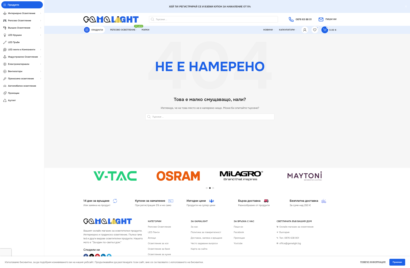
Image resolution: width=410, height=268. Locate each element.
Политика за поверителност (206, 232)
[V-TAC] (115, 176)
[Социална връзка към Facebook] (85, 256)
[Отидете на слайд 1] (206, 188)
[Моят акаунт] (305, 30)
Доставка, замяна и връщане (206, 237)
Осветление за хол (158, 243)
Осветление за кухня (159, 254)
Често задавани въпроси (204, 243)
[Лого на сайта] (111, 19)
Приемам (397, 262)
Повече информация (373, 262)
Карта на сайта (199, 248)
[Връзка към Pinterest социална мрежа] (97, 256)
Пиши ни (238, 226)
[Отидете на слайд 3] (213, 188)
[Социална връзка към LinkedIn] (103, 256)
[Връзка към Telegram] (109, 256)
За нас (194, 226)
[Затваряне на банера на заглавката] (406, 6)
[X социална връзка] (91, 256)
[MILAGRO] (241, 176)
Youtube (238, 243)
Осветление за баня (159, 248)
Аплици (152, 237)
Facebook (239, 232)
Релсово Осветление (159, 226)
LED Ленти (153, 232)
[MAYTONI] (304, 176)
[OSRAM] (178, 176)
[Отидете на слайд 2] (210, 188)
